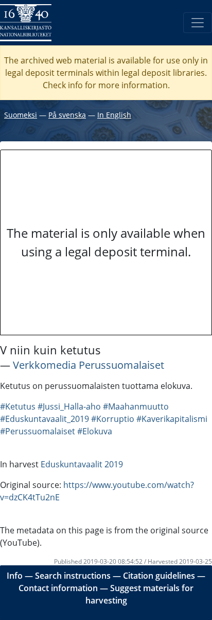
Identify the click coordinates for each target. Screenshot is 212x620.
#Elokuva (94, 431)
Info (15, 575)
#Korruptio (112, 419)
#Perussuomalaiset (37, 431)
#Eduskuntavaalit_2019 (44, 419)
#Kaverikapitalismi (171, 419)
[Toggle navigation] (197, 22)
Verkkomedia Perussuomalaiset (88, 365)
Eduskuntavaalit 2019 (82, 464)
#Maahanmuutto (136, 406)
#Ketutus (18, 406)
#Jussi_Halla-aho (69, 406)
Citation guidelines (159, 575)
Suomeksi (20, 115)
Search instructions (73, 575)
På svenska (67, 115)
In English (114, 115)
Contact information (58, 588)
